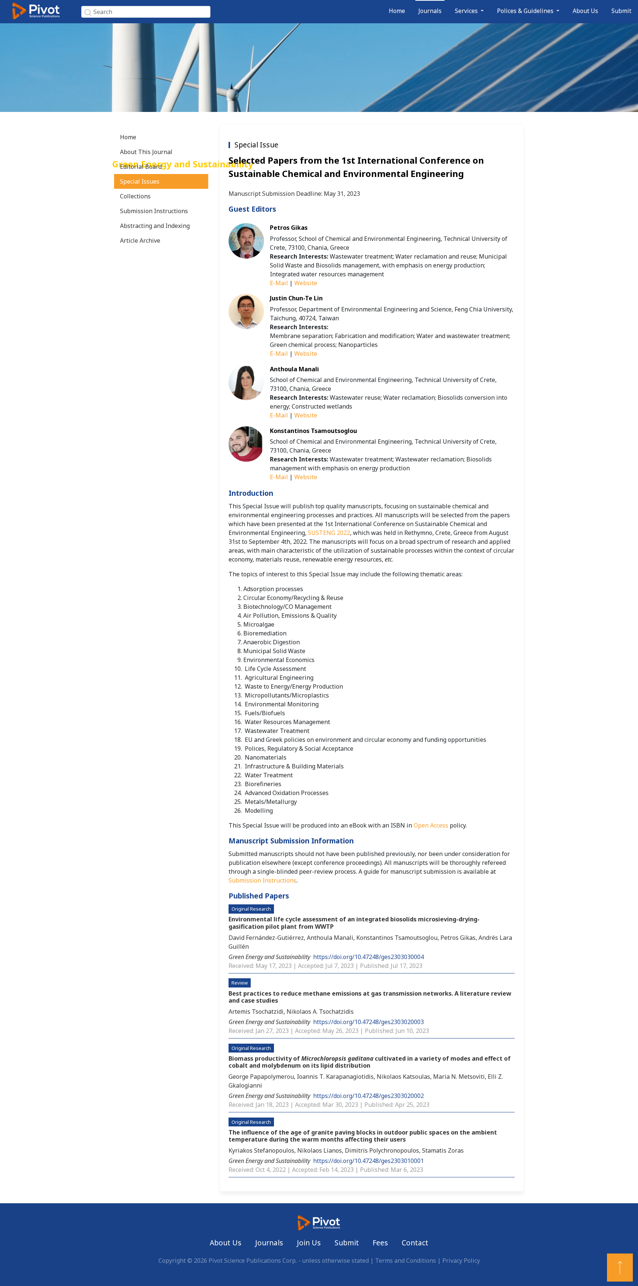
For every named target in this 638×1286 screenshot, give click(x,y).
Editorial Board (141, 167)
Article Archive (140, 240)
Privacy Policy (461, 1260)
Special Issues (140, 181)
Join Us (309, 1243)
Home (397, 11)
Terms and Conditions (405, 1260)
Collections (135, 196)
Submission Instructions (154, 211)
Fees (380, 1243)
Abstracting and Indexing (155, 226)
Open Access (431, 825)
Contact (415, 1243)
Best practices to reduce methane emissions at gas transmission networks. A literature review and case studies (370, 996)
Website (305, 283)
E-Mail (279, 283)
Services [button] (467, 11)
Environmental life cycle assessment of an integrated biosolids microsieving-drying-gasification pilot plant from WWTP (354, 922)
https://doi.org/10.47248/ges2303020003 (368, 1022)
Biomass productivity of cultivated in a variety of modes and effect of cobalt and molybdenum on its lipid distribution (370, 1062)
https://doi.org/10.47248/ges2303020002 (368, 1096)
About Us (585, 11)
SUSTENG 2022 (329, 533)
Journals (430, 11)
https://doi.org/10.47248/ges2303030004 (368, 957)
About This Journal (146, 152)
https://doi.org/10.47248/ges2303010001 (368, 1161)
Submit (621, 11)
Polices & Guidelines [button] (526, 11)
